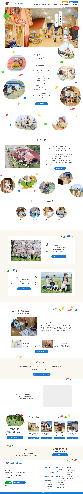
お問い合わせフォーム (19, 483)
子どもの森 (30, 421)
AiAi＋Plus (69, 421)
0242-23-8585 (60, 449)
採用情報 (8, 483)
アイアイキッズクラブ (57, 422)
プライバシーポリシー (10, 486)
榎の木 (42, 421)
